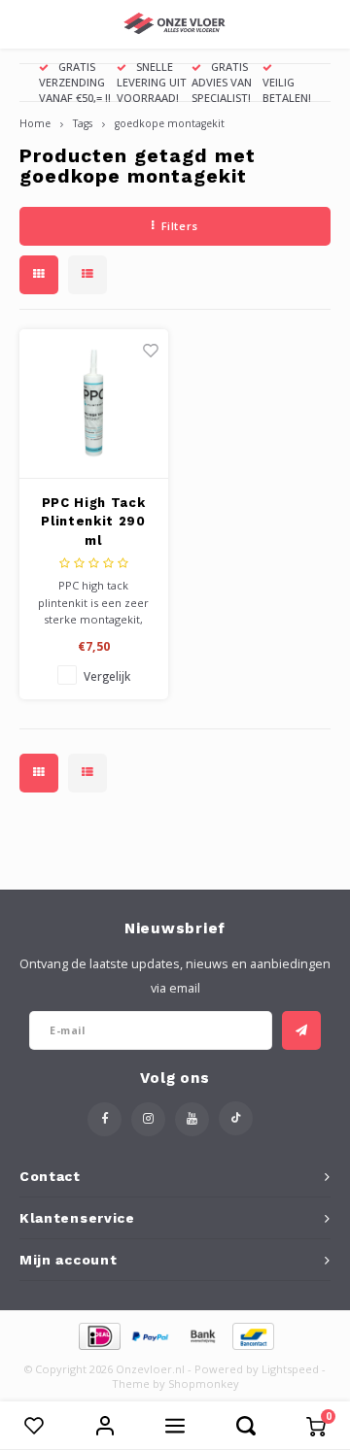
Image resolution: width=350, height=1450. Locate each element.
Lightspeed (290, 1369)
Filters (179, 226)
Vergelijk (107, 676)
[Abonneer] (301, 1030)
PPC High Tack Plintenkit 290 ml (93, 521)
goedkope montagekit (170, 123)
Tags (82, 123)
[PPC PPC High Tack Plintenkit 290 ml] (93, 404)
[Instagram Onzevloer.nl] (148, 1119)
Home (35, 123)
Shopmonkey (203, 1383)
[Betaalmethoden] (98, 1334)
